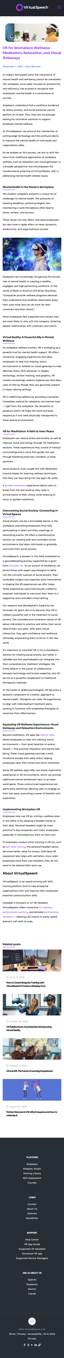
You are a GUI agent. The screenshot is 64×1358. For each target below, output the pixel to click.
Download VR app (32, 1253)
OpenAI (32, 1279)
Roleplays (32, 1164)
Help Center (32, 1239)
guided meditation (15, 485)
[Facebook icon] (24, 1345)
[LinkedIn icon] (35, 1345)
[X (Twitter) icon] (28, 1345)
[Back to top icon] (32, 1321)
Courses (32, 1182)
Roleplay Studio (32, 1168)
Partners (32, 1213)
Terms (12, 1333)
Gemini (32, 1288)
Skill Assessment (32, 1178)
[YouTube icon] (32, 1345)
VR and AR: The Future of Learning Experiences (29, 1071)
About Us (32, 1208)
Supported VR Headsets (32, 1248)
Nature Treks (47, 734)
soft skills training (16, 846)
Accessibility (35, 1333)
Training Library (32, 1173)
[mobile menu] (59, 7)
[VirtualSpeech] (32, 7)
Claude (32, 1293)
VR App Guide (32, 1244)
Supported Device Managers (32, 1258)
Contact (32, 1204)
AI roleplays (45, 907)
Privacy (21, 1333)
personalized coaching (15, 912)
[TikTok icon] (39, 1345)
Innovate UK (16, 565)
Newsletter (32, 1218)
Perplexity (32, 1284)
